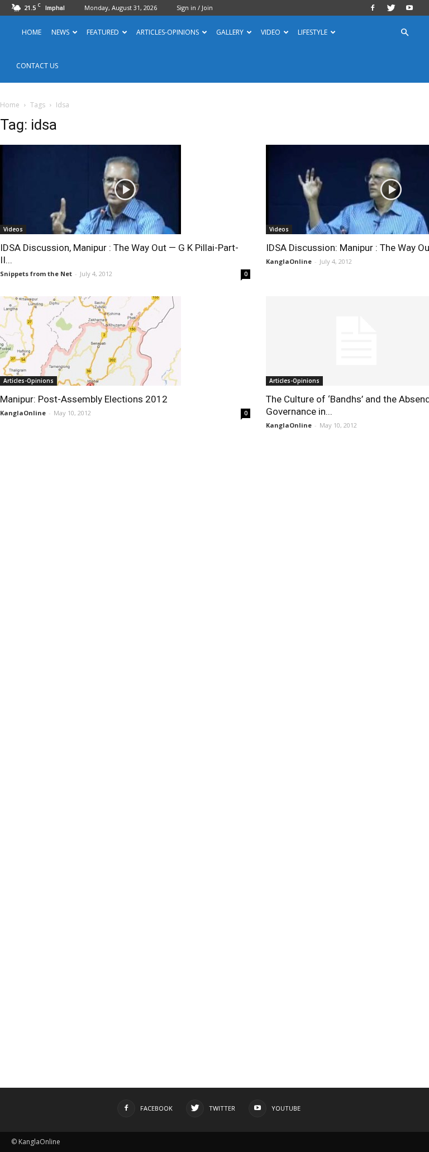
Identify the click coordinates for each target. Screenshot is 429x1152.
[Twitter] (391, 8)
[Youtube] (409, 8)
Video (270, 32)
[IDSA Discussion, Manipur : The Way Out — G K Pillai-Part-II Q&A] (125, 189)
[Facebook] (372, 8)
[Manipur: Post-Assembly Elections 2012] (125, 341)
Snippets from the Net (36, 273)
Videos (13, 229)
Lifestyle (312, 32)
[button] (404, 32)
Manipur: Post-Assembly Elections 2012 (84, 399)
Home (31, 32)
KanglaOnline (289, 261)
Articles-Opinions (167, 32)
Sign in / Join (195, 7)
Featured (103, 32)
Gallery (230, 32)
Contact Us (37, 65)
